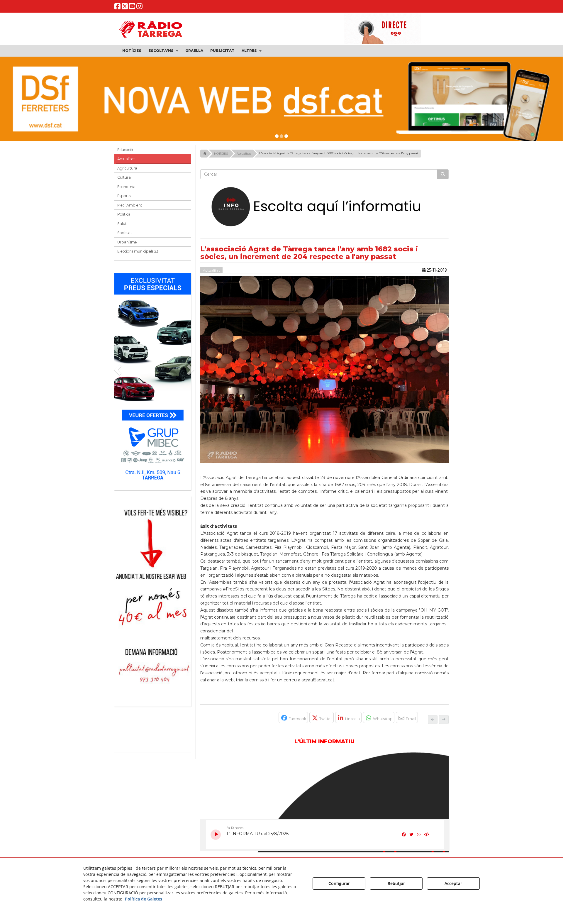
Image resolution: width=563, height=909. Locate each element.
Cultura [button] (124, 177)
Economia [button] (126, 186)
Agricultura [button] (127, 168)
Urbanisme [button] (127, 242)
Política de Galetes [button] (143, 899)
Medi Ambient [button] (129, 205)
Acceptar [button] (453, 883)
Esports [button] (123, 196)
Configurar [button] (339, 883)
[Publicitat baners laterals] (152, 598)
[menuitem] (132, 51)
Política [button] (123, 214)
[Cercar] (443, 174)
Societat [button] (124, 233)
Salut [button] (122, 223)
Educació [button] (125, 150)
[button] (117, 7)
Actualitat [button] (126, 159)
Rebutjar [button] (396, 883)
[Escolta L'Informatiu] (325, 207)
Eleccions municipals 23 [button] (137, 251)
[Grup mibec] (152, 379)
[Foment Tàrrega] (281, 99)
